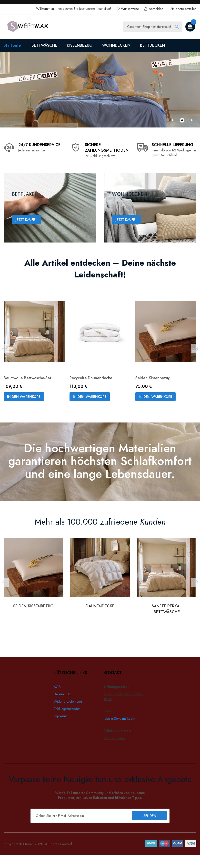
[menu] (100, 45)
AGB (57, 686)
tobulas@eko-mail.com (119, 718)
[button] (172, 120)
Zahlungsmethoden (67, 708)
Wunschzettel (130, 9)
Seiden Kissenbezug (152, 378)
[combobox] (152, 26)
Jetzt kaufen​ (126, 219)
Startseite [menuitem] (12, 45)
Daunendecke (100, 606)
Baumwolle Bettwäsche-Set (27, 378)
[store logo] (28, 26)
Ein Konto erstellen (183, 9)
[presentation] (4, 348)
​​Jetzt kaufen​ (26, 219)
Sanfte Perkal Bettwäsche (167, 609)
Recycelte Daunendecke (91, 378)
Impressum (61, 716)
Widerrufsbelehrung (68, 701)
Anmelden (155, 9)
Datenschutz (62, 694)
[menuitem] (44, 45)
